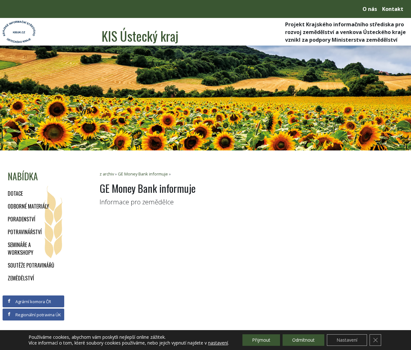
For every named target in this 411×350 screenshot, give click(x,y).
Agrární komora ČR (32, 301)
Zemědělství (21, 278)
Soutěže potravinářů (31, 265)
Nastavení (347, 340)
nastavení (218, 343)
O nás (370, 9)
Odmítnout (303, 340)
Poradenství (21, 219)
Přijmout (261, 340)
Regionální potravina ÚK (37, 315)
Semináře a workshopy (20, 248)
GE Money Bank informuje (143, 174)
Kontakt (392, 9)
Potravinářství (25, 232)
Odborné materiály (28, 206)
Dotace (15, 193)
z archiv (107, 174)
